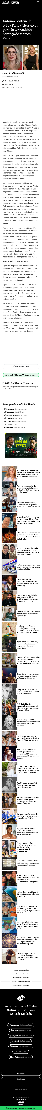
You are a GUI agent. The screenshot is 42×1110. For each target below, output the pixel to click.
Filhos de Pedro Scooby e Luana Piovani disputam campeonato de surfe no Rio (28, 504)
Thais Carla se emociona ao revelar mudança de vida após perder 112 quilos (28, 676)
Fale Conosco (21, 1079)
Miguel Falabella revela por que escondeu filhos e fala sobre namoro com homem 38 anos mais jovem (28, 520)
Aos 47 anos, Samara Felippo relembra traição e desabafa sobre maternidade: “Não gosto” (28, 878)
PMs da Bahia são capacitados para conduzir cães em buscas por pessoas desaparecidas (28, 707)
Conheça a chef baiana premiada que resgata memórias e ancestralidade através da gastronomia (28, 629)
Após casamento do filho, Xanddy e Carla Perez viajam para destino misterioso (27, 645)
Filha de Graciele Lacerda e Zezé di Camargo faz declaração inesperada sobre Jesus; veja (28, 800)
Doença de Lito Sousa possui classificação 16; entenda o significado (28, 613)
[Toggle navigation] (38, 2)
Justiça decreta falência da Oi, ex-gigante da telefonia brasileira (28, 894)
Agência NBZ (21, 1103)
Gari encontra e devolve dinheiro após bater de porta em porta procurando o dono (28, 909)
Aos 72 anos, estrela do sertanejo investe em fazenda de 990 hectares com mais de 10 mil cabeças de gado (28, 754)
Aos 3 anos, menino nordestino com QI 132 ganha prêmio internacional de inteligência (26, 847)
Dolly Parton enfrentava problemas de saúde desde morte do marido (28, 691)
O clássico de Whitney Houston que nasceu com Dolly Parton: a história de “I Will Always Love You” (28, 769)
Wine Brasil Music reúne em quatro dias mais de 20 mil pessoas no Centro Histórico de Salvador (28, 536)
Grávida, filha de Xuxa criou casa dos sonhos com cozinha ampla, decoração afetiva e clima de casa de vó (28, 660)
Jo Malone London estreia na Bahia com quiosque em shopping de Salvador (28, 863)
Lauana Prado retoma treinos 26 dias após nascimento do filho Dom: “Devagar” (27, 956)
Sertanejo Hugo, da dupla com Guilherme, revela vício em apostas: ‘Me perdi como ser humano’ (28, 551)
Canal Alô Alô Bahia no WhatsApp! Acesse (21, 375)
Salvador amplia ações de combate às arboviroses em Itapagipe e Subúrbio (28, 816)
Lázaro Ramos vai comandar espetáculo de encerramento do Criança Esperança (27, 582)
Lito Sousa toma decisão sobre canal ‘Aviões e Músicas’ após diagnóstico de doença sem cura (27, 598)
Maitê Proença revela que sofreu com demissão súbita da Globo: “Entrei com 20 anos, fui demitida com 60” (28, 473)
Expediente (21, 1074)
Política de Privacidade (21, 1089)
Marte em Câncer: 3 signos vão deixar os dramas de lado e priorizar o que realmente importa (28, 940)
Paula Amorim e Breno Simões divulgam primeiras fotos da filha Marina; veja (28, 738)
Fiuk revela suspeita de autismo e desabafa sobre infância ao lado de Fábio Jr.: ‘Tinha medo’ (28, 489)
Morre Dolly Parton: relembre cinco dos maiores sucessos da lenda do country (28, 722)
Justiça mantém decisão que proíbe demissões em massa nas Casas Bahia (28, 567)
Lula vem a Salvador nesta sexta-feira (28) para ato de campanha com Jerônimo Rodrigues (28, 925)
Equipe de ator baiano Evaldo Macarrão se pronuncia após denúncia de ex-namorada (27, 831)
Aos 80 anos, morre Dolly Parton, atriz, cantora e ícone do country (27, 785)
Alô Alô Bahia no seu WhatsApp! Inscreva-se (21, 1108)
